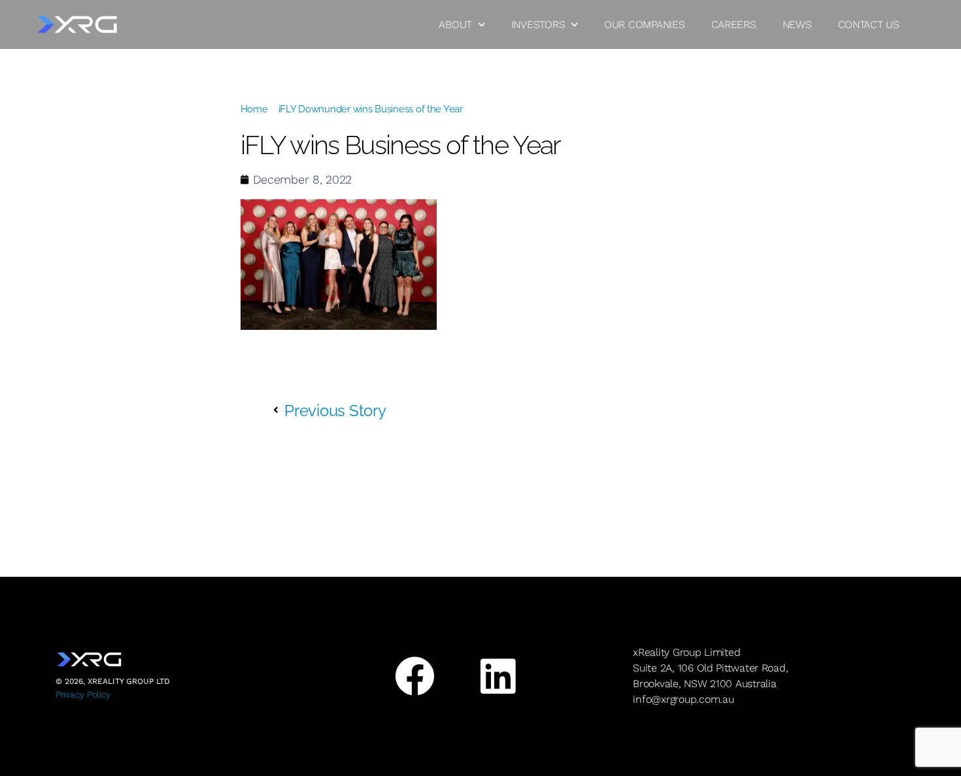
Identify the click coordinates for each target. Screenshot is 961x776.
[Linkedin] (497, 676)
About (455, 24)
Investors (538, 24)
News (797, 24)
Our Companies (644, 24)
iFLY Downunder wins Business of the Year (370, 109)
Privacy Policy (83, 694)
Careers (733, 24)
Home (254, 109)
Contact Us (869, 24)
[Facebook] (414, 676)
